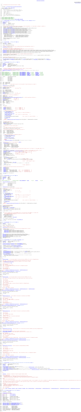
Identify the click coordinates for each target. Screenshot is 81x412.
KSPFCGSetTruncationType (35, 369)
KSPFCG (6, 388)
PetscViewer (19, 239)
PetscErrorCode (6, 20)
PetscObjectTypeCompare (6, 243)
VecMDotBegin (29, 74)
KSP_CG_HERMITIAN (22, 72)
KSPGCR (17, 388)
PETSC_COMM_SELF (9, 140)
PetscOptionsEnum (5, 369)
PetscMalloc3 (5, 52)
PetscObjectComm (15, 97)
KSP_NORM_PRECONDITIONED (9, 193)
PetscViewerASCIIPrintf (7, 251)
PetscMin (26, 251)
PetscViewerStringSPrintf (7, 254)
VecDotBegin (29, 72)
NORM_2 (9, 112)
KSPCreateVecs (5, 28)
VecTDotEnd (37, 73)
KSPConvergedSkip (6, 208)
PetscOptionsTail (5, 370)
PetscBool (4, 241)
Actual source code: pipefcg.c (40, 0)
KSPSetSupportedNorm (6, 403)
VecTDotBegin (37, 72)
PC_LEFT (18, 403)
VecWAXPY (4, 151)
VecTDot (36, 180)
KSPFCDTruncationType (22, 338)
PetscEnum (49, 369)
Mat (3, 66)
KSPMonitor (5, 123)
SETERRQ (4, 70)
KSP (19, 20)
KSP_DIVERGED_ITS (20, 219)
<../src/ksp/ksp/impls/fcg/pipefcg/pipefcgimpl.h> (13, 6)
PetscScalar (36, 59)
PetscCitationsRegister (6, 181)
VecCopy (4, 92)
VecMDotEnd (28, 75)
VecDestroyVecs (6, 230)
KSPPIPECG (9, 388)
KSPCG (27, 388)
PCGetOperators (5, 85)
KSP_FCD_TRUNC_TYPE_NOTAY (19, 19)
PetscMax (6, 143)
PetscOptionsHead (5, 366)
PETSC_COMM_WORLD (8, 70)
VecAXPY (4, 107)
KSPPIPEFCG (7, 321)
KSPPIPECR (13, 388)
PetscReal (48, 59)
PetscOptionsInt (5, 368)
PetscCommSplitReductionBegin (7, 97)
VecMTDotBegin (37, 74)
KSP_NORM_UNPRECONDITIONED (10, 113)
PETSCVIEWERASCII (20, 243)
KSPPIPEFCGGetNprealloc (55, 388)
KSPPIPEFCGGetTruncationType (14, 321)
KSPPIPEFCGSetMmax (5, 259)
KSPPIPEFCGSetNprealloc (11, 305)
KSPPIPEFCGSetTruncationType (7, 328)
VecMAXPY (4, 170)
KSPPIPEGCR (20, 388)
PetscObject (13, 29)
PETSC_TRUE (14, 162)
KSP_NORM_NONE (8, 117)
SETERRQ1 (8, 119)
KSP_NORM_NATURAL (8, 115)
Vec (24, 59)
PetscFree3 (4, 236)
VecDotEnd (28, 73)
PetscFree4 (4, 234)
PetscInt (23, 20)
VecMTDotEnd (37, 75)
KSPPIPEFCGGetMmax (38, 388)
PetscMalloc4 (5, 50)
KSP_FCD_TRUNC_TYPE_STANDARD (10, 135)
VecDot (28, 180)
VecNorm (6, 112)
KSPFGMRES (23, 388)
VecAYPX (4, 190)
